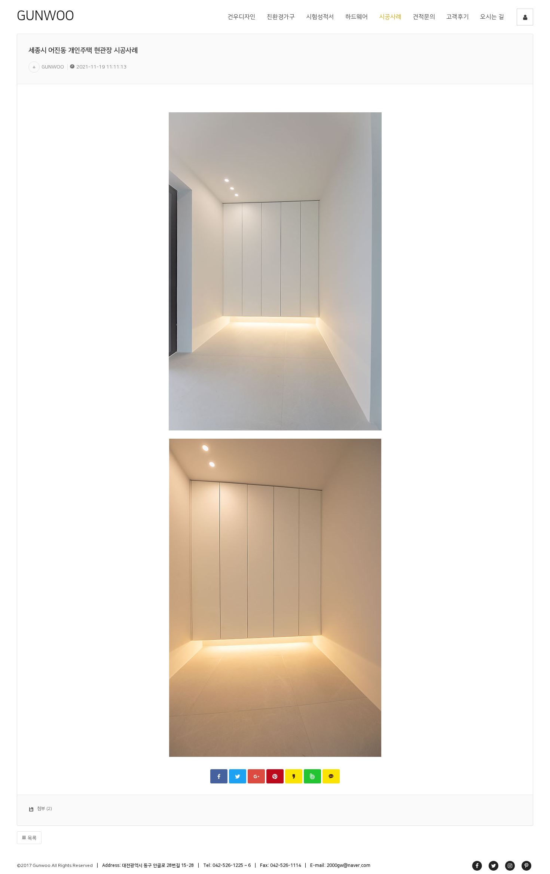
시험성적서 (320, 16)
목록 (32, 838)
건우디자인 (241, 16)
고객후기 (457, 16)
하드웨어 (356, 16)
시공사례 (390, 16)
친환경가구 (281, 16)
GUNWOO (45, 15)
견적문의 (424, 16)
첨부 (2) (44, 808)
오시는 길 (492, 16)
